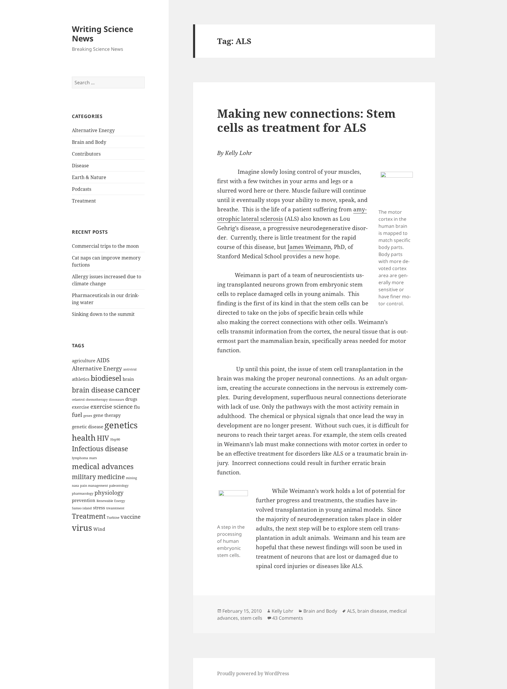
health (84, 437)
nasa (75, 486)
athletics (80, 379)
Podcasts (81, 189)
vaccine (131, 516)
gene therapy (107, 415)
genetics (121, 425)
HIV (103, 438)
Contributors (86, 154)
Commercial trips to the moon (105, 246)
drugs (131, 399)
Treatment (84, 201)
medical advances (102, 466)
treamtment (115, 508)
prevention (83, 500)
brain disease (93, 390)
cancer (127, 389)
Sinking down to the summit (103, 314)
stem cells (251, 618)
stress (99, 507)
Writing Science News (102, 33)
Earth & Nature (89, 177)
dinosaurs (116, 399)
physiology (109, 492)
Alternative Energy (93, 130)
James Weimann (309, 247)
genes (87, 416)
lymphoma (80, 458)
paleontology (119, 486)
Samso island (82, 508)
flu (137, 407)
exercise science (111, 406)
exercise (80, 407)
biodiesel (106, 378)
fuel (77, 414)
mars (93, 458)
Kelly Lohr (282, 611)
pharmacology (82, 493)
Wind (99, 529)
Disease (80, 165)
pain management (94, 486)
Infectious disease (100, 448)
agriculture (83, 360)
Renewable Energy (111, 501)
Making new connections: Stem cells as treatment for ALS (306, 120)
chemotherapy (97, 399)
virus (82, 527)
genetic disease (87, 426)
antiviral (129, 369)
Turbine (113, 518)
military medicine (98, 476)
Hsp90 (115, 439)
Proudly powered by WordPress (253, 673)
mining (131, 478)
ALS (351, 611)
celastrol (78, 399)
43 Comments (287, 618)
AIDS (103, 360)
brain (128, 379)
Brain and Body (89, 142)
